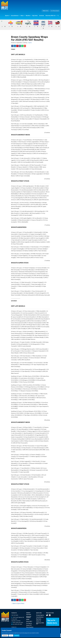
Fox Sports (29, 623)
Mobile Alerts (45, 10)
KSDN (27, 619)
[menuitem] (7, 15)
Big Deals (35, 15)
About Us (38, 621)
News (22, 15)
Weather (28, 15)
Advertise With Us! (40, 623)
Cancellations (14, 15)
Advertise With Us (50, 15)
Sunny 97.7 (29, 625)
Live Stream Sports (55, 10)
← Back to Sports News (17, 603)
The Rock (28, 614)
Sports (7, 15)
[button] (58, 15)
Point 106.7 (29, 621)
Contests (41, 15)
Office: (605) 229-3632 (17, 622)
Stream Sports (40, 615)
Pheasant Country (28, 617)
